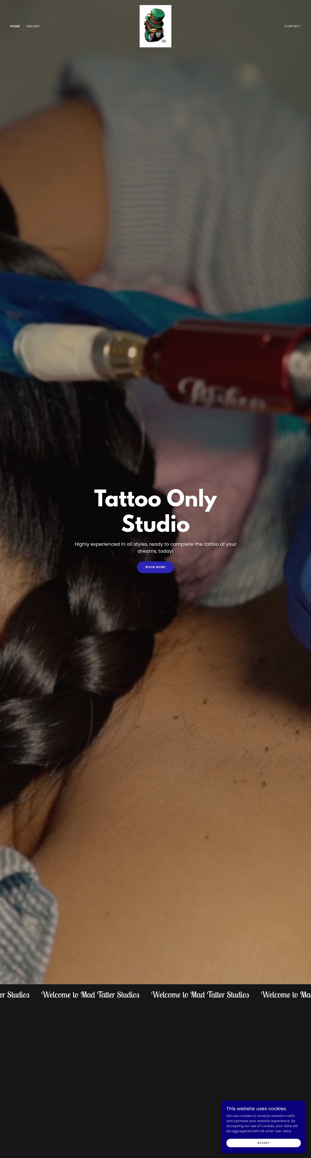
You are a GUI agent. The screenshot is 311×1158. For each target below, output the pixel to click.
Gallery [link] (33, 26)
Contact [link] (293, 26)
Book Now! (155, 567)
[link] (155, 25)
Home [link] (15, 26)
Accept (263, 1142)
